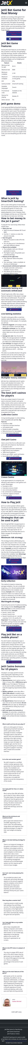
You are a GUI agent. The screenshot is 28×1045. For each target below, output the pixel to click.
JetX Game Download (13, 1031)
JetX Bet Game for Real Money (13, 1029)
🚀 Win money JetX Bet (14, 629)
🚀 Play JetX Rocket (14, 498)
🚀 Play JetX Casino (14, 435)
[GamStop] (18, 1025)
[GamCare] (15, 1025)
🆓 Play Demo (14, 39)
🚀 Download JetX (14, 662)
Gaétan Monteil (16, 1001)
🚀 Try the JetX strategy (14, 561)
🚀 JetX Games (14, 458)
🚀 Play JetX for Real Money (14, 33)
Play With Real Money (14, 193)
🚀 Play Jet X (14, 309)
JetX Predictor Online (13, 1034)
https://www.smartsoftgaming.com (16, 1041)
